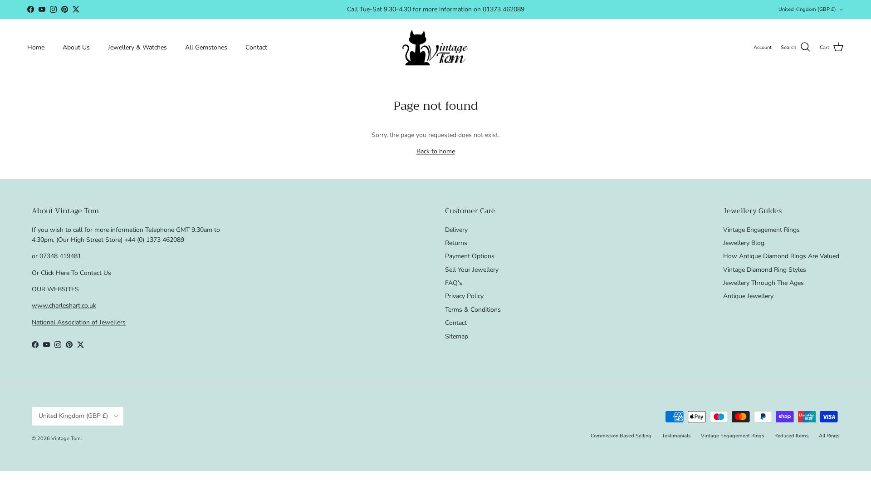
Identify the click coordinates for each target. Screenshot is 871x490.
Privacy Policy (464, 296)
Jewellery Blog (743, 243)
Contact (256, 47)
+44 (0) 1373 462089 (154, 239)
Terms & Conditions (473, 309)
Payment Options (469, 256)
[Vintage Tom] (435, 47)
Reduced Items (791, 435)
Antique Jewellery (748, 296)
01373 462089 (503, 9)
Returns (456, 243)
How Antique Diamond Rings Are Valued (781, 256)
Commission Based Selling (621, 435)
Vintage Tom (66, 438)
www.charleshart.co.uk (64, 305)
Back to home (435, 151)
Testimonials (676, 435)
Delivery (456, 229)
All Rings (829, 435)
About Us (76, 47)
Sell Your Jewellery (472, 269)
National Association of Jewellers (79, 322)
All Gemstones (206, 47)
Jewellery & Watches (137, 47)
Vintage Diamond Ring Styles (764, 269)
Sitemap (456, 336)
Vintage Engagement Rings (761, 229)
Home (35, 47)
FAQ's (453, 283)
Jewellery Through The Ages (763, 283)
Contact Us (95, 273)
